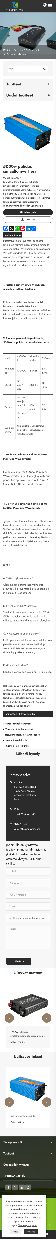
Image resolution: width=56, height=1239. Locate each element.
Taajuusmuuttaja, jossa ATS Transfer (23, 734)
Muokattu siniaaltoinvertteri (19, 729)
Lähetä (19, 961)
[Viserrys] (15, 1187)
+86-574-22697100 (24, 814)
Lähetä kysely (30, 212)
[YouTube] (22, 1187)
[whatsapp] (28, 1187)
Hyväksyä (31, 1231)
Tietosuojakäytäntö (27, 1225)
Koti (8, 50)
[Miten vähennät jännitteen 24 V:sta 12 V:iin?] (33, 1088)
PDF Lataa (30, 219)
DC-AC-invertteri (31, 50)
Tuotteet (17, 50)
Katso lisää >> (23, 1042)
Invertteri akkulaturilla (16, 740)
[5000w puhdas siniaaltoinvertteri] (28, 132)
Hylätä (15, 1231)
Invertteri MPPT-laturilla (17, 746)
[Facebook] (8, 1187)
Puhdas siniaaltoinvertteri (18, 54)
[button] (9, 1018)
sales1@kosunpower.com (27, 829)
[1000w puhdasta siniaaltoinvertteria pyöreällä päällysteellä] (33, 1004)
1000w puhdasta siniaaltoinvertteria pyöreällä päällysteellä (30, 1034)
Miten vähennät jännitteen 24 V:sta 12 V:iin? (31, 1117)
